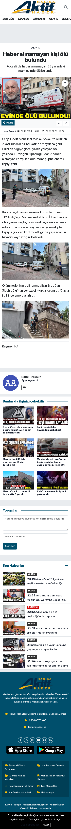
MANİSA (23, 18)
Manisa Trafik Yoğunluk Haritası (51, 777)
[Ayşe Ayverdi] (11, 382)
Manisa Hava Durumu (52, 765)
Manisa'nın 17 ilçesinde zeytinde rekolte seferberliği (45, 581)
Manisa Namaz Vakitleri (15, 777)
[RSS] (50, 740)
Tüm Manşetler (49, 786)
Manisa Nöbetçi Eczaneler (15, 767)
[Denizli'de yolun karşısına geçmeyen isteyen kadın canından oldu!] (18, 415)
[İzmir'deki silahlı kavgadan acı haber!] (52, 415)
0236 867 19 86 (37, 720)
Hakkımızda (45, 808)
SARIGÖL (8, 18)
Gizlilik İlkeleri (57, 804)
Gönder (10, 546)
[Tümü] (66, 565)
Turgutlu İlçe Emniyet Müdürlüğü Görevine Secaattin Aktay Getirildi (46, 598)
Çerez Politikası (28, 808)
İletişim (17, 804)
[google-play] (50, 750)
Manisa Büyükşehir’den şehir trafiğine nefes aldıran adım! (47, 663)
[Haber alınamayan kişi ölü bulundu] (35, 98)
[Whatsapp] (44, 740)
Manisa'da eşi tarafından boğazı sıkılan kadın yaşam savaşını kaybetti (51, 462)
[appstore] (20, 750)
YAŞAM (31, 574)
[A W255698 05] (35, 319)
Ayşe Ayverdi (10, 131)
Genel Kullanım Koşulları (35, 804)
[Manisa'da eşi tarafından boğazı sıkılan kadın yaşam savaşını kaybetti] (52, 447)
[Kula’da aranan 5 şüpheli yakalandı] (52, 480)
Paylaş (9, 123)
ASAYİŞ (53, 18)
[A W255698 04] (35, 261)
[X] (26, 740)
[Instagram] (32, 740)
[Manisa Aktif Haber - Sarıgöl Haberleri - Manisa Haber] (34, 7)
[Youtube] (38, 740)
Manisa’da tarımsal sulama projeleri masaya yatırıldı (47, 630)
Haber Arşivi (47, 792)
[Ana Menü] (3, 7)
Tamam (45, 825)
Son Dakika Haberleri (19, 792)
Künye (8, 804)
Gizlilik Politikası (30, 824)
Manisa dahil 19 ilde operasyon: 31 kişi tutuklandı (14, 462)
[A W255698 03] (35, 188)
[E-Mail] (24, 387)
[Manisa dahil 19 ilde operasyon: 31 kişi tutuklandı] (18, 447)
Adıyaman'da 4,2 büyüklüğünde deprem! (42, 614)
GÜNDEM (39, 18)
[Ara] (66, 7)
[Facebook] (20, 740)
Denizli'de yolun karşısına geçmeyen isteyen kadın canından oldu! (18, 430)
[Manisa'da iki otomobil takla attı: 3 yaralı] (18, 480)
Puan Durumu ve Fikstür (21, 786)
